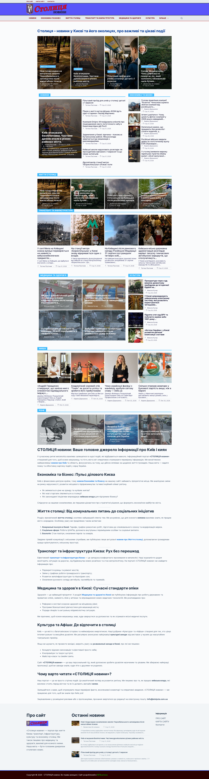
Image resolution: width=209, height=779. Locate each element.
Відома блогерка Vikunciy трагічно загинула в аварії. (155, 433)
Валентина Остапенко (50, 84)
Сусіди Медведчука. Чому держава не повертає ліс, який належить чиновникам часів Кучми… (153, 76)
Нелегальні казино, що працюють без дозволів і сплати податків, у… (153, 129)
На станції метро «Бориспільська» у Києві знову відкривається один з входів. (86, 252)
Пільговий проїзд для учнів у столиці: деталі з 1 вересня (121, 78)
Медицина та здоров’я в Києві (96, 595)
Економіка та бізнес (51, 18)
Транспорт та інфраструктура (99, 18)
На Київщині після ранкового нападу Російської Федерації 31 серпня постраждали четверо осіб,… (120, 252)
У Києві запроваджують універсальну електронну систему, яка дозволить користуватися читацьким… (157, 300)
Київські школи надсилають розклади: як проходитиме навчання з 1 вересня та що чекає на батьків (102, 151)
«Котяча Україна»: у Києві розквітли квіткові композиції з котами (157, 332)
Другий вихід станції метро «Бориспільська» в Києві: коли (97, 163)
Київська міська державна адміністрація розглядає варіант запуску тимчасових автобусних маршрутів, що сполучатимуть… (153, 253)
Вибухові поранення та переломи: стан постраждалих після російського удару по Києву (103, 331)
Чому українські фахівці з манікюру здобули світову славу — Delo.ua (119, 388)
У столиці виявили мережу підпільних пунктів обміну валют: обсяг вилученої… (154, 153)
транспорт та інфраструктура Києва (67, 557)
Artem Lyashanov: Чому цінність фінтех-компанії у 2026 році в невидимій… (153, 116)
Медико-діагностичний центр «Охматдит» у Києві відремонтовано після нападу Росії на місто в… (57, 299)
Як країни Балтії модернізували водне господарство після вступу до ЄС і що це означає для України (119, 431)
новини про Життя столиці (130, 539)
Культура (150, 18)
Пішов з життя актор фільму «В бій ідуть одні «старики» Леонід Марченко (102, 112)
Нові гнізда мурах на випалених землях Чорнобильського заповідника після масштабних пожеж (51, 76)
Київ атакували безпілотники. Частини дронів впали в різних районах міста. (86, 77)
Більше (162, 18)
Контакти (51, 1)
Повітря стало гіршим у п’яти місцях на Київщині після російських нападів (120, 198)
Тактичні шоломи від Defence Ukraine (51, 435)
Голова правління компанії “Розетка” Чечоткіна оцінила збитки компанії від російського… (155, 103)
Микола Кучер (49, 306)
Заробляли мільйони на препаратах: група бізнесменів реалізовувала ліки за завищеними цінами (104, 299)
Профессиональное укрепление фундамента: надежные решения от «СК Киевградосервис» (87, 432)
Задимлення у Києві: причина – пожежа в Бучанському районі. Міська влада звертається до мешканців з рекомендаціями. (102, 137)
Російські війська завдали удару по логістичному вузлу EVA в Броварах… (155, 141)
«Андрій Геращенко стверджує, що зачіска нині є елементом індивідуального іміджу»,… (53, 389)
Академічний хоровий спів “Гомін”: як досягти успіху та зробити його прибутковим (86, 388)
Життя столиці (73, 18)
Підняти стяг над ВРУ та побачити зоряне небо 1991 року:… (156, 317)
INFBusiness (102, 775)
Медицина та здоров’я (130, 18)
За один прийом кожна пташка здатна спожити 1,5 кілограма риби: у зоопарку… (154, 197)
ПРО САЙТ (29, 1)
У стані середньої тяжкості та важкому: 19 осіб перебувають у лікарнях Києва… (59, 331)
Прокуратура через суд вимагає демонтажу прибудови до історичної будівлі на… (157, 283)
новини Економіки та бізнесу (91, 481)
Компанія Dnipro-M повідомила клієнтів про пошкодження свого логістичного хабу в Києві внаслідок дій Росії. (103, 124)
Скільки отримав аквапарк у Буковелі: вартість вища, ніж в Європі (154, 388)
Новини (32, 18)
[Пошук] (182, 18)
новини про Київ (59, 463)
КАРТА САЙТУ (40, 1)
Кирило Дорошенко (151, 109)
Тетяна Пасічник (82, 84)
